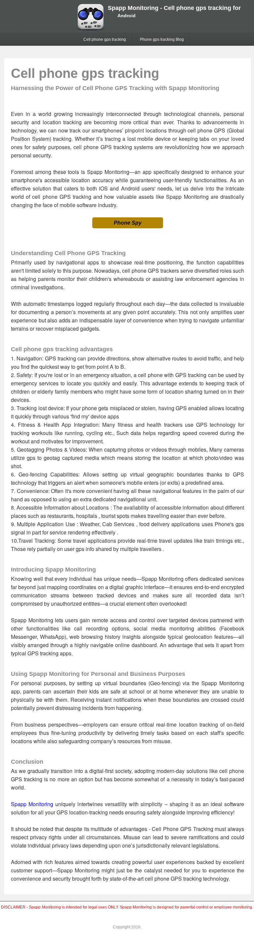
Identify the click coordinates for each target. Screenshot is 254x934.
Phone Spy (128, 223)
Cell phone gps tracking (104, 39)
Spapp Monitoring (32, 804)
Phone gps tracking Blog (162, 39)
